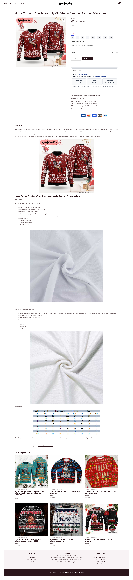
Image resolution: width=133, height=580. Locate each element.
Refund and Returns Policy (100, 557)
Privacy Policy (101, 564)
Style (73, 25)
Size (72, 34)
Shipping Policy (100, 559)
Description (18, 125)
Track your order (32, 559)
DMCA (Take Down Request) (101, 566)
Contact (32, 561)
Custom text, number (78, 41)
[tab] (18, 125)
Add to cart (87, 59)
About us (32, 557)
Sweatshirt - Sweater (94, 95)
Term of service (100, 561)
